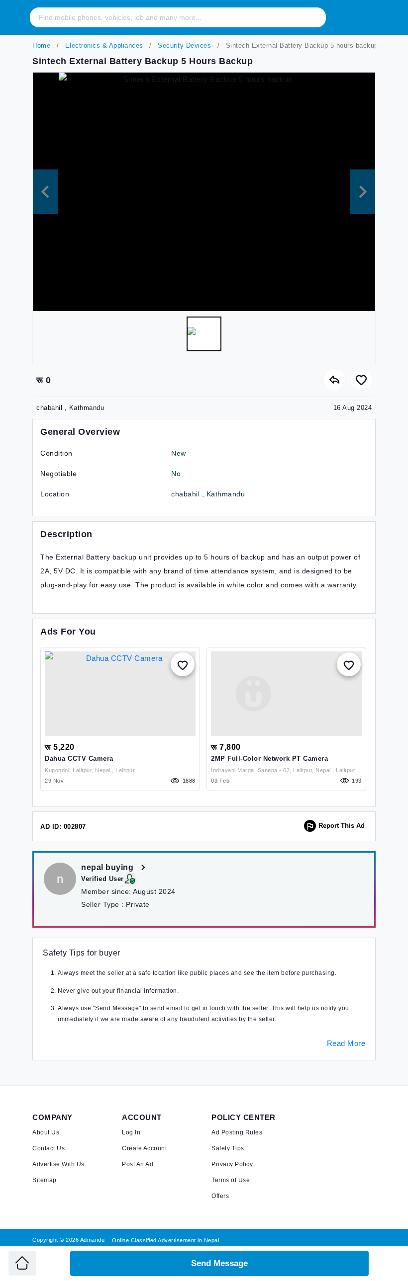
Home (41, 45)
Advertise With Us (58, 1164)
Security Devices (183, 45)
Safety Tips (227, 1148)
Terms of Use (230, 1180)
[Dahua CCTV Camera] (120, 693)
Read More (346, 1043)
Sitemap (44, 1180)
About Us (45, 1132)
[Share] (334, 379)
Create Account (144, 1148)
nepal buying (108, 867)
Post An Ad (137, 1164)
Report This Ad (341, 825)
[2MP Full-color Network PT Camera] (286, 693)
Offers (220, 1196)
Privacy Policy (232, 1164)
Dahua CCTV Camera (79, 758)
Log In (131, 1132)
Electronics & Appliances (103, 45)
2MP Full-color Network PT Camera (269, 758)
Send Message (219, 1263)
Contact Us (48, 1148)
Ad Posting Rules (236, 1132)
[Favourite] (361, 379)
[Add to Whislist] (183, 664)
